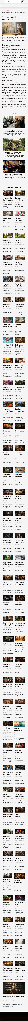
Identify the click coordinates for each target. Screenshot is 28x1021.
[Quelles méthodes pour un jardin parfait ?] (8, 919)
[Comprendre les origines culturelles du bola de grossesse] (8, 360)
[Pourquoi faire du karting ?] (8, 618)
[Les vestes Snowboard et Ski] (20, 809)
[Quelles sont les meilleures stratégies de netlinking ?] (20, 789)
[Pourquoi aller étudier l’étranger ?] (20, 679)
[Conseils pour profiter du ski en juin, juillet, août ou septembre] (20, 557)
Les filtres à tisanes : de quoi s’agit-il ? (7, 498)
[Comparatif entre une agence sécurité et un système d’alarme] (8, 659)
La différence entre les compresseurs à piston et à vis (8, 605)
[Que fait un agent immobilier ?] (20, 659)
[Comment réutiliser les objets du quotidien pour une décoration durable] (8, 279)
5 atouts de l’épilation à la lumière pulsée (19, 948)
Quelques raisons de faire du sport (19, 645)
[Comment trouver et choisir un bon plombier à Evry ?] (20, 597)
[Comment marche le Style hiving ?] (14, 988)
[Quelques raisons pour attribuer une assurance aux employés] (8, 897)
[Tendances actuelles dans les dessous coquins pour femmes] (8, 319)
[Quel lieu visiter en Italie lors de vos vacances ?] (20, 404)
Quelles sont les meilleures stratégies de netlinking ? (19, 797)
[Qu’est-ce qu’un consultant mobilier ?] (20, 513)
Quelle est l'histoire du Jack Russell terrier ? (19, 709)
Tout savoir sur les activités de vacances (8, 970)
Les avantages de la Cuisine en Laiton (8, 686)
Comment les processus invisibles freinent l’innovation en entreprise (14, 130)
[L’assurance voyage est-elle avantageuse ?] (20, 469)
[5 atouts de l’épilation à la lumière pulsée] (20, 941)
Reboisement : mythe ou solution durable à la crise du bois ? (14, 152)
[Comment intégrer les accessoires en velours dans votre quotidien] (8, 382)
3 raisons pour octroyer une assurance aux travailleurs (8, 861)
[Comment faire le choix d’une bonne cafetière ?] (20, 853)
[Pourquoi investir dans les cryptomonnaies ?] (19, 875)
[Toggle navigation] (3, 6)
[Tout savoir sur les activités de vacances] (8, 963)
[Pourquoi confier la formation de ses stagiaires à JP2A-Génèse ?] (8, 447)
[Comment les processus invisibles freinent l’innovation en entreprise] (14, 122)
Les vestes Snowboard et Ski (19, 816)
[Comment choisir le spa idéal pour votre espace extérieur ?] (20, 193)
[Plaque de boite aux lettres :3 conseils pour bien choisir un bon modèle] (8, 789)
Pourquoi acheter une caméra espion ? (19, 775)
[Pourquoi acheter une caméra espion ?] (20, 767)
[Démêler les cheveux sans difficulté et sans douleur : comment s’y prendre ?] (20, 535)
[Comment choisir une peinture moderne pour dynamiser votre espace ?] (20, 213)
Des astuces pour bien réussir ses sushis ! (7, 434)
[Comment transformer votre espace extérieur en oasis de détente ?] (8, 235)
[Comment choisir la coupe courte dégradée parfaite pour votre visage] (8, 299)
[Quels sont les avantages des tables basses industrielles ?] (20, 577)
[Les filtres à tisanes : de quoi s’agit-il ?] (8, 491)
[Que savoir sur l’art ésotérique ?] (20, 426)
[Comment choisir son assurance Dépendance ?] (20, 447)
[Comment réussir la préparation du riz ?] (20, 491)
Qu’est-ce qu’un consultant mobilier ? (18, 521)
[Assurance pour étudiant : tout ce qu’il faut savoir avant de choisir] (8, 577)
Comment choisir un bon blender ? (7, 881)
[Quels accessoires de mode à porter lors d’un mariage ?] (8, 941)
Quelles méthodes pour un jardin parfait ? (8, 927)
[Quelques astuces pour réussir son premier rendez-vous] (8, 723)
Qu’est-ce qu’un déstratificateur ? (8, 646)
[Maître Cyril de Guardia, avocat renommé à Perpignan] (20, 360)
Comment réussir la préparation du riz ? (19, 499)
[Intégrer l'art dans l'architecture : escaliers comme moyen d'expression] (8, 213)
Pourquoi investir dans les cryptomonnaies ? (19, 883)
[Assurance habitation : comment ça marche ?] (8, 469)
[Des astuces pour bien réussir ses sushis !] (8, 426)
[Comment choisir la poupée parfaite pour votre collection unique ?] (20, 257)
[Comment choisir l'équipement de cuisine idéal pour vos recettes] (20, 319)
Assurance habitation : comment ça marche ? (7, 477)
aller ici (5, 57)
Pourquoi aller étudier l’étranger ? (19, 686)
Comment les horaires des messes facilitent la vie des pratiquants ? (14, 174)
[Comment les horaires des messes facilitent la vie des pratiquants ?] (14, 166)
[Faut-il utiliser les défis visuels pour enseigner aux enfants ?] (8, 745)
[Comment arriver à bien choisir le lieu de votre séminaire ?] (20, 963)
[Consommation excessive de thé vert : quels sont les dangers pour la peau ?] (20, 618)
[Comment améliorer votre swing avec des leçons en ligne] (20, 235)
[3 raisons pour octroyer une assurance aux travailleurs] (8, 853)
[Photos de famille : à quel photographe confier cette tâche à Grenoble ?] (20, 279)
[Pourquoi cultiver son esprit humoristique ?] (8, 513)
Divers (7, 10)
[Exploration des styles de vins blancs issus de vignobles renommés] (20, 340)
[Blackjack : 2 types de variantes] (20, 897)
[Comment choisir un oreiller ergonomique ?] (8, 831)
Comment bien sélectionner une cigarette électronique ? (8, 817)
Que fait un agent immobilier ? (19, 666)
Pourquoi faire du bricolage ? (19, 837)
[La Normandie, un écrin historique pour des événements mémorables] (20, 382)
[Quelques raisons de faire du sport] (20, 638)
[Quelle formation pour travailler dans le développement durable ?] (19, 723)
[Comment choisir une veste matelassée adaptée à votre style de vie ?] (8, 257)
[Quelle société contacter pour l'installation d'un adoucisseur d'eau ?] (8, 340)
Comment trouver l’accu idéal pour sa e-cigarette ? (8, 412)
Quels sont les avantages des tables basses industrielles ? (19, 585)
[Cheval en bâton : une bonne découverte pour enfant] (8, 701)
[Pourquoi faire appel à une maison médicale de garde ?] (8, 767)
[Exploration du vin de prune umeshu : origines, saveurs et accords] (20, 299)
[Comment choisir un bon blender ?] (7, 875)
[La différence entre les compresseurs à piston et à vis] (8, 597)
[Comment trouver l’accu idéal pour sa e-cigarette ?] (8, 404)
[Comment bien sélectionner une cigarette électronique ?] (8, 809)
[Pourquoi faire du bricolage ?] (20, 831)
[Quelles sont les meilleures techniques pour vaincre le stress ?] (8, 535)
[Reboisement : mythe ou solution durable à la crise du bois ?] (14, 144)
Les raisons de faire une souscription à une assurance (19, 927)
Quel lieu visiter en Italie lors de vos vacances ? (19, 412)
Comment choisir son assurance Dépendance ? (19, 455)
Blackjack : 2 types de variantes (19, 904)
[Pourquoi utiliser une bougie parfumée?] (20, 745)
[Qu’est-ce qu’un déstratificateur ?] (8, 638)
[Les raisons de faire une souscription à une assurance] (20, 919)
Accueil (2, 10)
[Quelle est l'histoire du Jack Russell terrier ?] (20, 701)
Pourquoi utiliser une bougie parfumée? (18, 753)
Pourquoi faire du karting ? (8, 624)
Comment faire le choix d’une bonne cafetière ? (19, 861)
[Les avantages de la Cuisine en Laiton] (8, 679)
